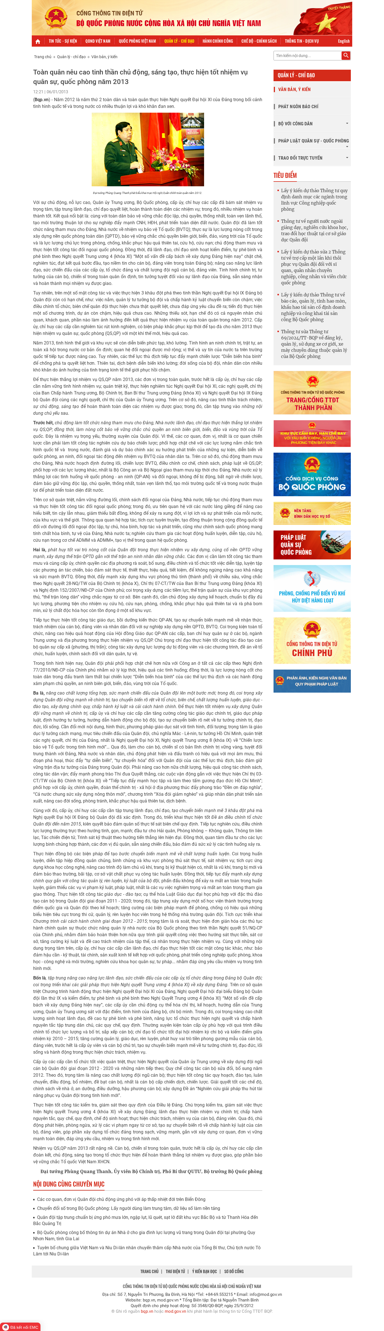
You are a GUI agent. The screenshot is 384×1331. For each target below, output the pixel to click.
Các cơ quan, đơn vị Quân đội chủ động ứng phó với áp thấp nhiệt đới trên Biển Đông (121, 1199)
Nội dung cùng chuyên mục (69, 1183)
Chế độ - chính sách (259, 41)
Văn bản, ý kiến (104, 57)
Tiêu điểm (285, 175)
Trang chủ (42, 57)
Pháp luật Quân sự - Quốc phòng (313, 141)
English (344, 41)
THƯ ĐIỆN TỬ (175, 1271)
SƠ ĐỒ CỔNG (234, 1271)
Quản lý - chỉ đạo (179, 41)
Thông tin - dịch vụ (302, 41)
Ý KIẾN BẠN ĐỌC (204, 1271)
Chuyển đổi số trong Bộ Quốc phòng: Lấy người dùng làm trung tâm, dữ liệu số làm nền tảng (128, 1208)
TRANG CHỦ (150, 1271)
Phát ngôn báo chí (298, 106)
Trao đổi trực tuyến (300, 158)
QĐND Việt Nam (97, 41)
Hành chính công (218, 41)
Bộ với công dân (295, 123)
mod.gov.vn (175, 1311)
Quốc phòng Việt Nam (137, 41)
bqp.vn (147, 1311)
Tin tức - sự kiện (63, 41)
